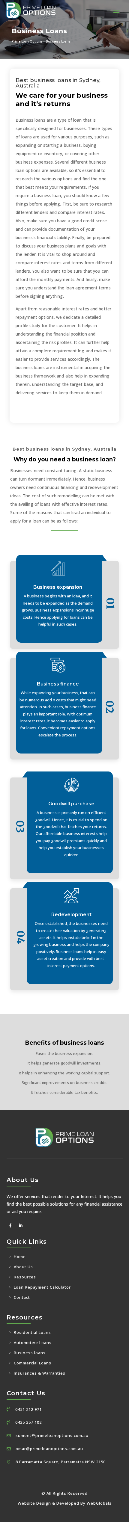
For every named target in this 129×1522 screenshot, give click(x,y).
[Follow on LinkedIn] (21, 1226)
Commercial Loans (32, 1363)
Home (20, 1256)
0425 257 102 (28, 1422)
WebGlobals (99, 1503)
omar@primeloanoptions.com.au (49, 1448)
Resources (25, 1277)
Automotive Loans (33, 1342)
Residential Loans (32, 1332)
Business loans (30, 1353)
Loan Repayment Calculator (42, 1287)
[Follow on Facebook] (10, 1226)
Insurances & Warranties (39, 1373)
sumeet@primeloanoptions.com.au (52, 1435)
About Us (23, 1267)
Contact (22, 1297)
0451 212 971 (28, 1409)
